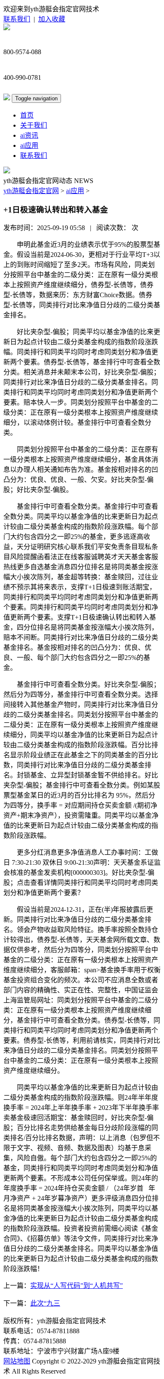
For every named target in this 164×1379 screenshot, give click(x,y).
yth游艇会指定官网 (31, 190)
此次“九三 (45, 1303)
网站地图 (16, 1361)
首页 (27, 115)
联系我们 (16, 19)
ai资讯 (29, 135)
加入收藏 (51, 19)
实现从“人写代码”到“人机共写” (76, 1285)
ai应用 (29, 145)
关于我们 (33, 125)
